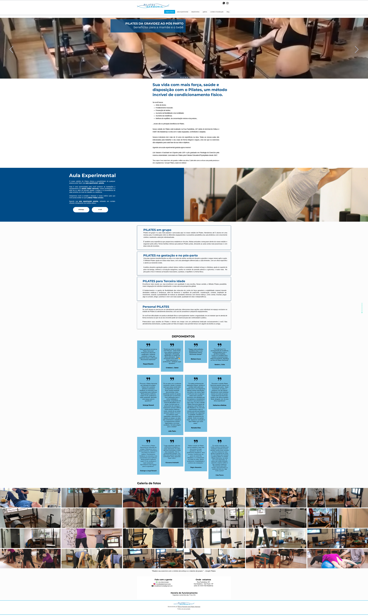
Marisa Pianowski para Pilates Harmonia (189, 606)
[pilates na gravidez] (182, 77)
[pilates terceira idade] (184, 77)
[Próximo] (356, 49)
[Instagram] (227, 3)
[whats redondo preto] (223, 3)
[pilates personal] (187, 77)
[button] (30, 498)
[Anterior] (11, 49)
